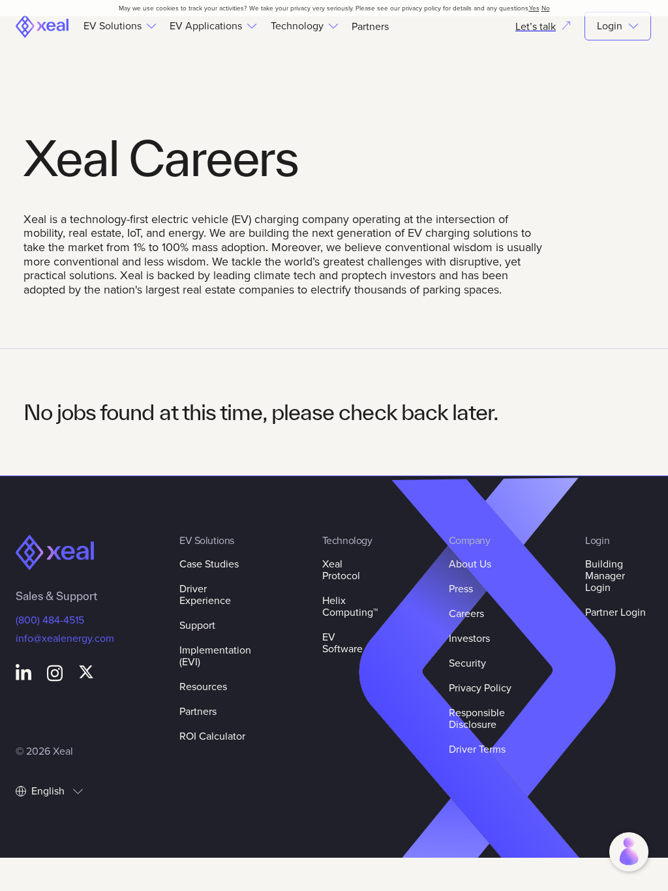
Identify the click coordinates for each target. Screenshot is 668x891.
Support (197, 625)
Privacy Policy (480, 687)
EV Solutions (113, 26)
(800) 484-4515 (50, 619)
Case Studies (209, 563)
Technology (297, 26)
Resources (203, 686)
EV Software (342, 642)
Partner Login (615, 612)
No (545, 7)
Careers (466, 613)
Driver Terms (477, 749)
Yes (534, 7)
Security (467, 663)
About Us (470, 563)
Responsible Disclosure (477, 718)
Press (461, 588)
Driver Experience (205, 594)
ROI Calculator (212, 736)
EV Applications (206, 26)
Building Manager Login (605, 575)
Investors (469, 638)
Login (609, 25)
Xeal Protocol (341, 569)
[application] (629, 852)
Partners (370, 26)
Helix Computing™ (350, 606)
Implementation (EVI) (215, 655)
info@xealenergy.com (65, 638)
